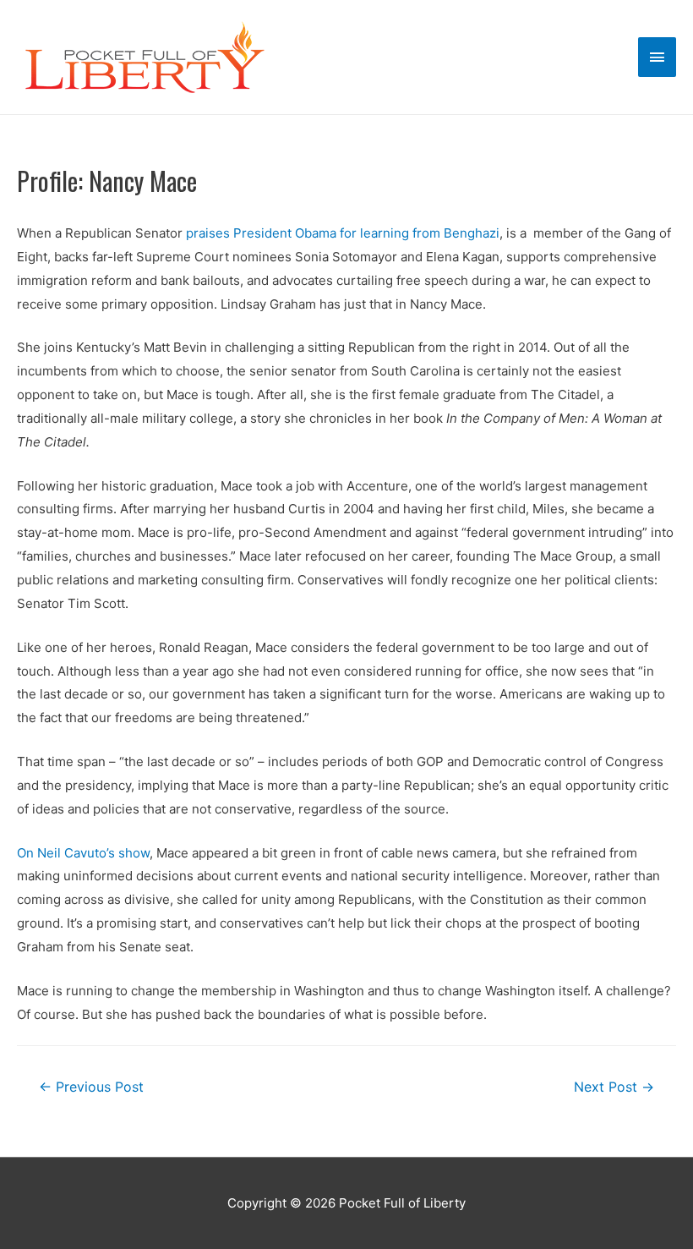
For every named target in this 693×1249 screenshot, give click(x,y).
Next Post (614, 1087)
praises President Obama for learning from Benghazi (342, 233)
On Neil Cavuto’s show (83, 853)
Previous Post (91, 1087)
